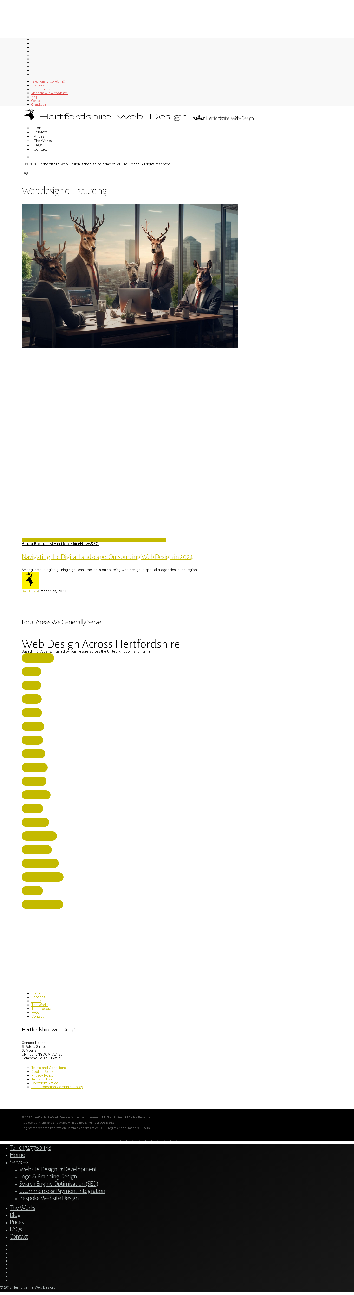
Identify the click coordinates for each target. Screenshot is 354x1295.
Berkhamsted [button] (37, 849)
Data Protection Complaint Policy (57, 1087)
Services (38, 997)
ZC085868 (144, 1128)
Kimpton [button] (33, 890)
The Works (39, 1005)
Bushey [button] (32, 671)
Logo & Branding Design (48, 1176)
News (85, 543)
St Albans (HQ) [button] (39, 658)
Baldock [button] (33, 808)
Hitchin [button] (32, 699)
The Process (41, 1009)
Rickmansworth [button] (40, 836)
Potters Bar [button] (36, 822)
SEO (95, 543)
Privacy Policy (42, 1075)
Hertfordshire (66, 543)
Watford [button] (34, 726)
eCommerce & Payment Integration (62, 1191)
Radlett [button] (32, 712)
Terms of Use (41, 1079)
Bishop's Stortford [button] (43, 904)
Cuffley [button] (32, 685)
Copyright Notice (44, 1083)
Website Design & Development (58, 1169)
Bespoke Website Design (49, 1198)
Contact (37, 1016)
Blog (15, 1215)
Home (36, 993)
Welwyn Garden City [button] (43, 877)
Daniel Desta (30, 591)
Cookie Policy (42, 1071)
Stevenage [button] (35, 781)
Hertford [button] (34, 753)
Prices (36, 1001)
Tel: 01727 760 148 (30, 1147)
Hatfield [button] (33, 740)
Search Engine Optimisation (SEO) (58, 1183)
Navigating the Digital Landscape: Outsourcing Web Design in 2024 (107, 556)
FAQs (35, 1012)
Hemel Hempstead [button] (41, 863)
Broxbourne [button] (37, 795)
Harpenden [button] (35, 767)
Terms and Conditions (48, 1068)
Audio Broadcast (37, 543)
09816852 (107, 1122)
